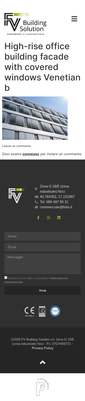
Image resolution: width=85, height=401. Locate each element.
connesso (30, 154)
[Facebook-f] (38, 217)
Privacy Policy (42, 348)
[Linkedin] (58, 217)
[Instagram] (48, 217)
